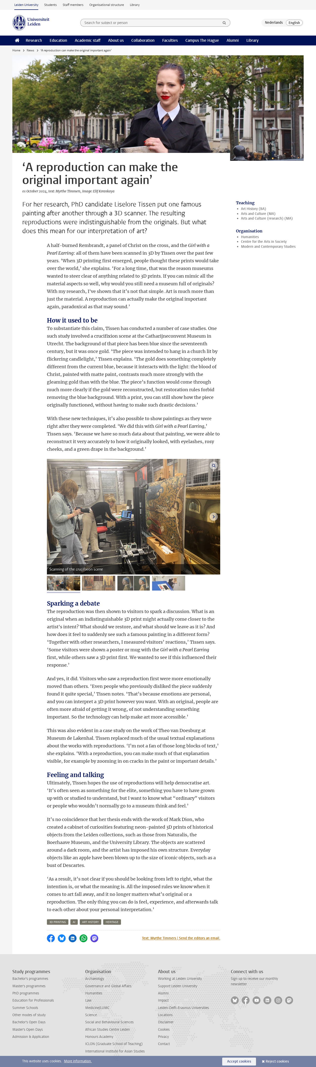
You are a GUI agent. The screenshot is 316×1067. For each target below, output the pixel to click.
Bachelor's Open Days (28, 1022)
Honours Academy (99, 1036)
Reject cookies (277, 1061)
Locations (165, 1015)
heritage (112, 922)
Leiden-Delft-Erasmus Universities (183, 1007)
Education (58, 40)
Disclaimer (166, 1022)
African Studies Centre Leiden (107, 1029)
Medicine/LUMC (97, 1007)
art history (90, 922)
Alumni (233, 40)
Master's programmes (28, 986)
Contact (164, 1044)
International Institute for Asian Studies (115, 1051)
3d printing (57, 922)
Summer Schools (25, 1007)
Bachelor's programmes (30, 978)
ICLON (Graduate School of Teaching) (114, 1044)
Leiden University (26, 5)
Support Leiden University (177, 986)
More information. (78, 1061)
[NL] (273, 23)
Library (134, 5)
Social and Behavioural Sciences (109, 1022)
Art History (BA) (253, 208)
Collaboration (143, 40)
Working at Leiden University (180, 978)
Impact (163, 1000)
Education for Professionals (33, 1000)
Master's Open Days (27, 1029)
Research (34, 40)
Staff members (73, 5)
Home (16, 50)
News (30, 50)
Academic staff (87, 40)
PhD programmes (25, 993)
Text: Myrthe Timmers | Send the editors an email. (181, 938)
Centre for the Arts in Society (264, 241)
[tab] (63, 583)
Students (50, 5)
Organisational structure (106, 5)
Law (88, 1000)
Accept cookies (239, 1061)
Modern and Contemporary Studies (268, 246)
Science (91, 1015)
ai (74, 922)
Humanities (250, 237)
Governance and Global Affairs (108, 986)
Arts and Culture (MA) (258, 213)
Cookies (164, 1029)
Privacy (163, 1036)
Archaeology (94, 978)
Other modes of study (29, 1015)
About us (116, 40)
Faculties (170, 40)
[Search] (224, 23)
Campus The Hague (202, 40)
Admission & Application (30, 1036)
